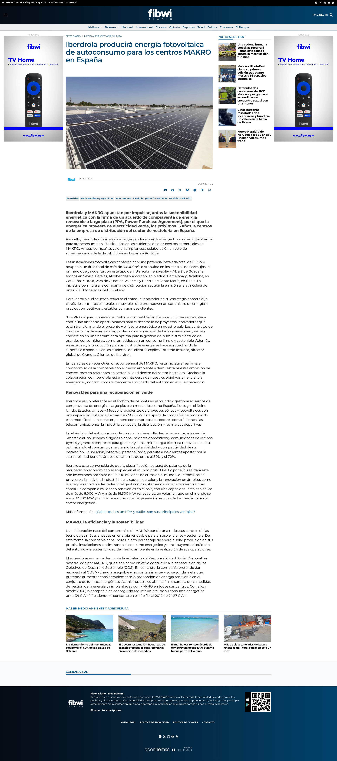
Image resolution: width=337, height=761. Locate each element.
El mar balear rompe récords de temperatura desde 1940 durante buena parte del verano (192, 648)
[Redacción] (71, 179)
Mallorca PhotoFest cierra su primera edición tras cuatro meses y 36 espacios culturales (251, 72)
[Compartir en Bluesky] (187, 190)
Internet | (8, 2)
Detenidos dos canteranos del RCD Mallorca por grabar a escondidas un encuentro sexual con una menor (252, 96)
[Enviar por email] (165, 190)
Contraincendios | (52, 2)
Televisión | (23, 2)
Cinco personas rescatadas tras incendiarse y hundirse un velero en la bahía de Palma (253, 116)
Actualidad (72, 198)
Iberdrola (138, 198)
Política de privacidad (154, 722)
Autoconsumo (123, 198)
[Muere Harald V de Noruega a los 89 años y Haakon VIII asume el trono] (227, 139)
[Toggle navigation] (6, 15)
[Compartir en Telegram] (195, 190)
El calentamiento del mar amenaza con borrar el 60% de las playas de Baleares (88, 648)
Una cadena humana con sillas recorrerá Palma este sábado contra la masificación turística (253, 51)
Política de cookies (185, 722)
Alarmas (71, 2)
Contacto (208, 722)
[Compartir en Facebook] (172, 190)
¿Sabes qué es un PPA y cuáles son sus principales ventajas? (145, 512)
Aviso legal (128, 722)
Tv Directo (320, 14)
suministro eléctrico (180, 198)
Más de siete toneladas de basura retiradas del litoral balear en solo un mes (247, 648)
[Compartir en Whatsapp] (209, 190)
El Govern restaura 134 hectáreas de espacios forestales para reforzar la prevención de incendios (141, 648)
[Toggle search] (331, 15)
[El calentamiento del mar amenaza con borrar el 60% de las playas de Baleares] (89, 628)
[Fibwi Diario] (160, 15)
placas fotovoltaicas (156, 198)
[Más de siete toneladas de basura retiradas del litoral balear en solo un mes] (247, 628)
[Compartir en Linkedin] (202, 190)
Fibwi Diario (73, 36)
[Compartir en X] (180, 190)
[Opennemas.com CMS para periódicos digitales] (168, 753)
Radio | (35, 2)
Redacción (85, 178)
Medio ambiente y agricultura (103, 36)
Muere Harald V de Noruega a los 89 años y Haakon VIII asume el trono (254, 136)
